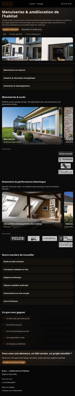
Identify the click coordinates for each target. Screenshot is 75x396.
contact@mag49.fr (9, 382)
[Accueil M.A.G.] (7, 4)
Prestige (40, 4)
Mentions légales (8, 387)
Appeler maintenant (10, 29)
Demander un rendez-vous (32, 29)
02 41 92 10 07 (66, 4)
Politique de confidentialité (12, 390)
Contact (32, 4)
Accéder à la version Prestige (14, 362)
